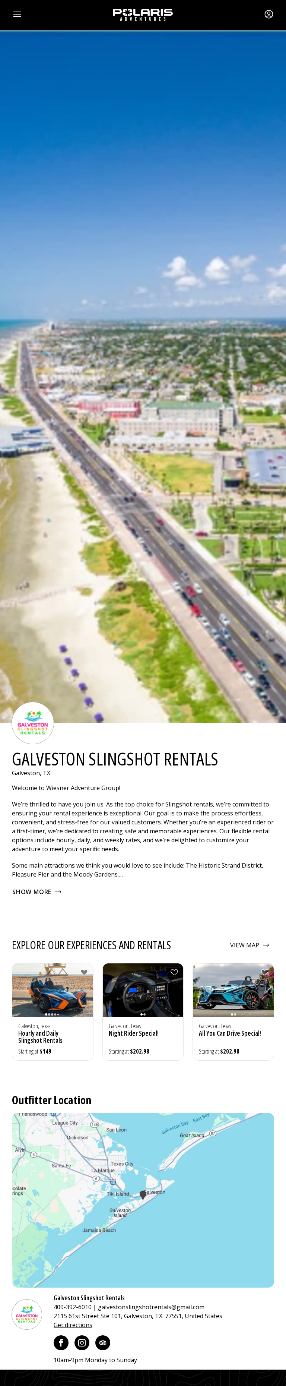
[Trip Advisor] (102, 1342)
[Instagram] (81, 1342)
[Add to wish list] (84, 972)
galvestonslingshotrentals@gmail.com (151, 1307)
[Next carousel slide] (85, 994)
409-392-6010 (73, 1307)
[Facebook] (61, 1342)
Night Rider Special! (134, 1033)
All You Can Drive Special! (230, 1033)
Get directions (73, 1325)
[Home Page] (143, 15)
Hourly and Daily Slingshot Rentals (40, 1037)
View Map (244, 945)
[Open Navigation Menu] (17, 14)
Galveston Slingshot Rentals (89, 1297)
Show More (31, 892)
